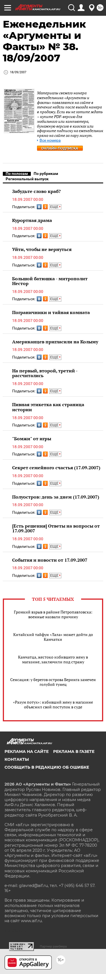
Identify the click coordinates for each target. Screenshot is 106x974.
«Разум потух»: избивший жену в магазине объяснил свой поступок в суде (53, 704)
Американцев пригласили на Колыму (55, 342)
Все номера (50, 140)
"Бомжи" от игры (31, 438)
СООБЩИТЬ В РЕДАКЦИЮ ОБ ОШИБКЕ (47, 767)
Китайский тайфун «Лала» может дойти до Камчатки (53, 637)
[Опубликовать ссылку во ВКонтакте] (39, 206)
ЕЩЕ (54, 206)
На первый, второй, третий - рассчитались (44, 373)
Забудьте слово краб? (36, 191)
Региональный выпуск (27, 179)
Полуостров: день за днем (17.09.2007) (55, 497)
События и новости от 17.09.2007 (49, 560)
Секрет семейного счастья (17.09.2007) (56, 467)
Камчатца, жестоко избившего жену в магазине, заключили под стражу (53, 659)
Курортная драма (32, 220)
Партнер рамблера (53, 946)
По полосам (17, 173)
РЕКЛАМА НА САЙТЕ (27, 751)
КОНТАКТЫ (17, 759)
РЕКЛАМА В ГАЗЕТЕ (73, 751)
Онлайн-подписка (59, 148)
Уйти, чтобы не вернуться (42, 249)
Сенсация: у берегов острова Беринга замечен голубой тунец (53, 682)
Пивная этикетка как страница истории (48, 407)
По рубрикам (46, 173)
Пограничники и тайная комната (51, 312)
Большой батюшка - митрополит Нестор (50, 281)
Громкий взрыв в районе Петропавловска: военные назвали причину (53, 614)
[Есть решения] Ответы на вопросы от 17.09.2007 (56, 528)
